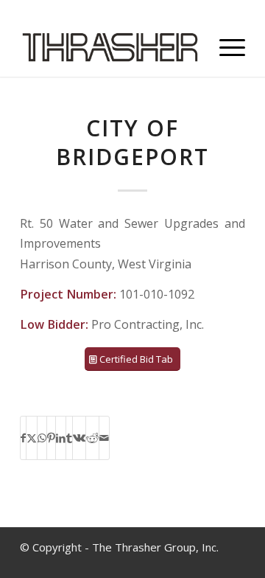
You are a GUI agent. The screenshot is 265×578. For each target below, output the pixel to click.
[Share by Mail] (104, 438)
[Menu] (225, 47)
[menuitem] (225, 47)
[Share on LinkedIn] (61, 438)
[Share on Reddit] (92, 438)
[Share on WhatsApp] (42, 438)
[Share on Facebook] (23, 438)
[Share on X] (31, 438)
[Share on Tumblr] (69, 438)
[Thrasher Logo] (110, 47)
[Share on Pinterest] (51, 438)
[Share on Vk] (79, 438)
